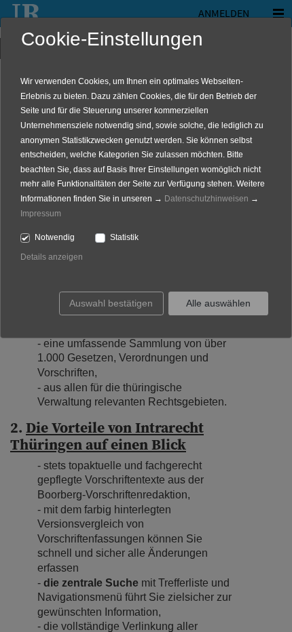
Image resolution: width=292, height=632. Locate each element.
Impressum (40, 214)
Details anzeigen (51, 257)
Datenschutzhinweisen (206, 199)
